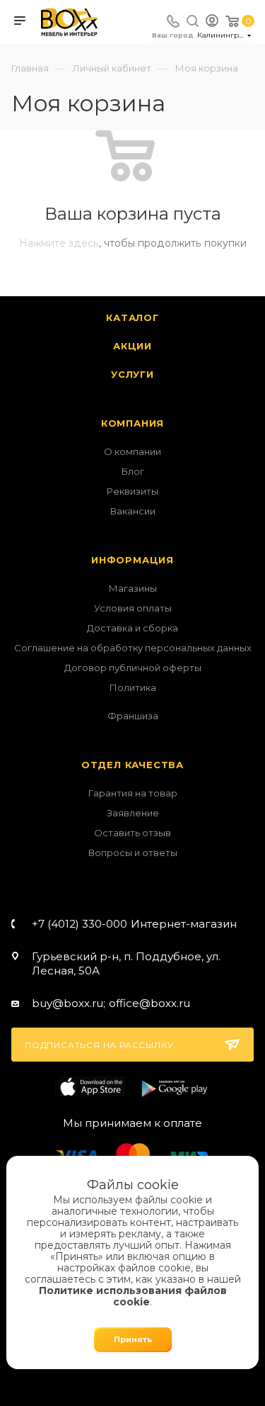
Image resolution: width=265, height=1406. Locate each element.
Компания (132, 423)
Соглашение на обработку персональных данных (133, 647)
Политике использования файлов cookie (133, 1296)
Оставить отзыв (132, 832)
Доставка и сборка (132, 628)
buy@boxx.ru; (68, 1003)
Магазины (133, 588)
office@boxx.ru (149, 1003)
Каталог (132, 317)
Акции (132, 346)
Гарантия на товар (132, 793)
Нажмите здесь (59, 243)
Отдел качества (132, 764)
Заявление (133, 813)
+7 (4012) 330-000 (134, 923)
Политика (133, 687)
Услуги (132, 374)
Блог (133, 471)
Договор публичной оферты (132, 667)
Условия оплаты (133, 608)
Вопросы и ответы (132, 852)
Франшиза (132, 715)
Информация (132, 560)
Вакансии (132, 511)
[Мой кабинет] (212, 22)
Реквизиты (132, 491)
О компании (132, 451)
